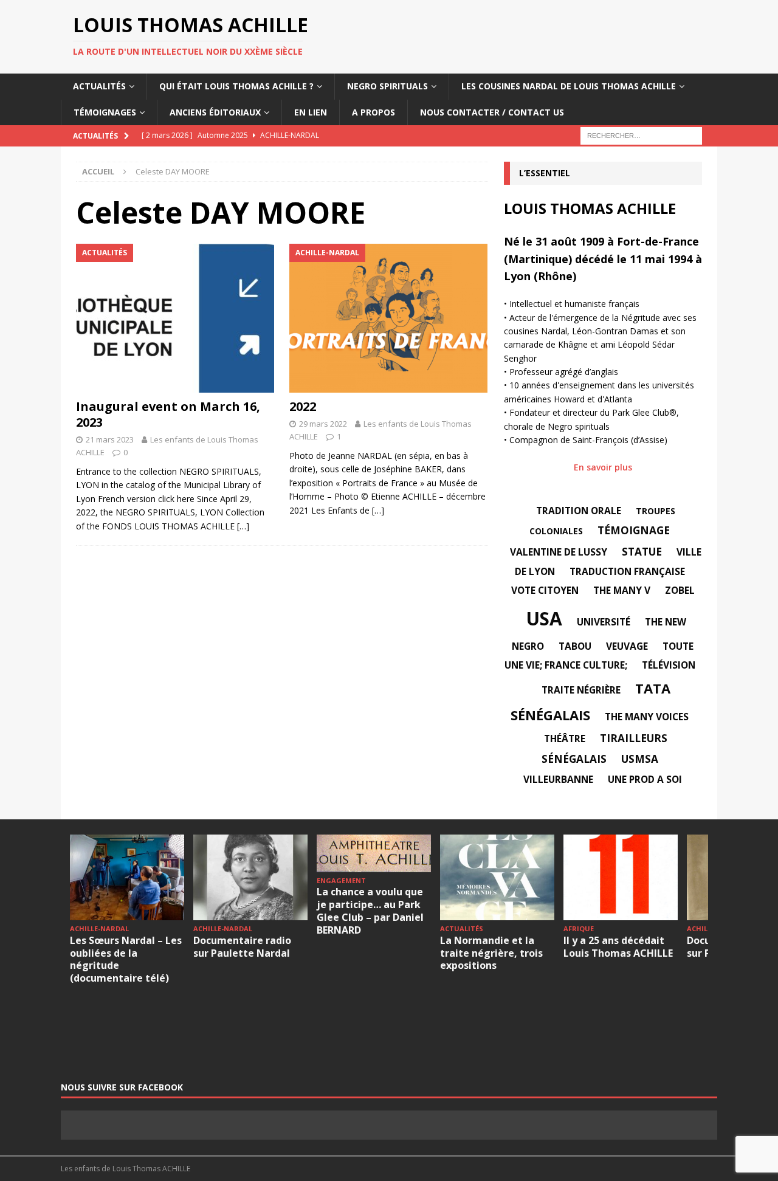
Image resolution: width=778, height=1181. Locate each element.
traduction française (627, 571)
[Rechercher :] (641, 134)
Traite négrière (581, 690)
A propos (373, 112)
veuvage (627, 646)
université (603, 621)
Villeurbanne (558, 779)
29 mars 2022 (323, 423)
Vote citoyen (545, 590)
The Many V (621, 590)
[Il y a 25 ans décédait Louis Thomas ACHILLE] (620, 877)
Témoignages (105, 112)
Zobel (680, 590)
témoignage (633, 530)
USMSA (639, 759)
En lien (310, 112)
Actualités (99, 86)
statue (642, 552)
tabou (575, 646)
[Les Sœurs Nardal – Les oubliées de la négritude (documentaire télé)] (127, 877)
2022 (302, 406)
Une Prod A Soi (645, 779)
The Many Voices (647, 716)
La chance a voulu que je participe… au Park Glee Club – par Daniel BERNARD (370, 910)
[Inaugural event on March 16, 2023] (175, 318)
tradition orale (578, 510)
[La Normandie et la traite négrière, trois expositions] (497, 877)
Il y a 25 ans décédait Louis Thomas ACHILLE (618, 947)
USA (544, 618)
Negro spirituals (387, 86)
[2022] (388, 318)
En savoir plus (603, 467)
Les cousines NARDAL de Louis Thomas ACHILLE (568, 86)
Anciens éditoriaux (215, 112)
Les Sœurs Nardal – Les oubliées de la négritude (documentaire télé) (126, 959)
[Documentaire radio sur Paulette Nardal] (250, 877)
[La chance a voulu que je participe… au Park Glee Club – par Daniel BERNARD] (374, 853)
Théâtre (564, 738)
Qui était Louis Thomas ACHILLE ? (236, 86)
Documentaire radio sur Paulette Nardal (242, 947)
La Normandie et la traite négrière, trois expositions (491, 953)
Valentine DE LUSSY (558, 552)
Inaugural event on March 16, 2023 (168, 414)
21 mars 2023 (110, 439)
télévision (668, 665)
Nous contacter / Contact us (492, 112)
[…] (243, 526)
